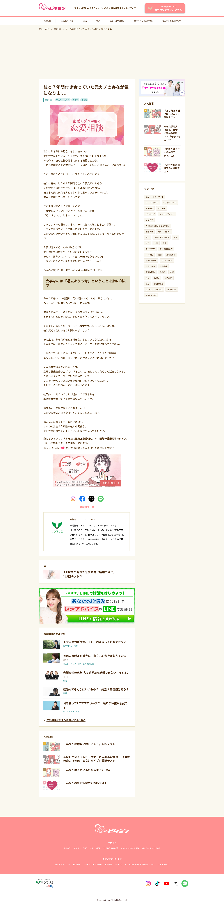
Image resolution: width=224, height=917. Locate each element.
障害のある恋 (88, 664)
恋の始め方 (67, 645)
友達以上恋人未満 (161, 237)
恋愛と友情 (150, 266)
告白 (147, 243)
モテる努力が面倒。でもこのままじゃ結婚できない (94, 642)
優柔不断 (149, 231)
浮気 (147, 278)
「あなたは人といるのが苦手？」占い (86, 770)
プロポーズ (150, 214)
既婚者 (162, 272)
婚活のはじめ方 (166, 249)
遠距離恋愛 (171, 289)
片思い (157, 278)
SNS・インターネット (155, 196)
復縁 (160, 254)
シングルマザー (169, 202)
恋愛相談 (47, 21)
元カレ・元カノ (63, 100)
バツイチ (161, 208)
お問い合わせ (120, 864)
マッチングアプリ (167, 214)
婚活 (98, 21)
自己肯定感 (158, 283)
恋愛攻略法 (150, 272)
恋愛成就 (163, 266)
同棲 (175, 237)
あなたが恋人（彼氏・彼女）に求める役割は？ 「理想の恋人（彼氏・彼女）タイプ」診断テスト (96, 759)
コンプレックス (152, 202)
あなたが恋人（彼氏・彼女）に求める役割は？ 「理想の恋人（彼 (172, 133)
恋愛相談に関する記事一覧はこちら (65, 720)
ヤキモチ (149, 220)
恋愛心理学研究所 (117, 21)
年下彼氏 (149, 254)
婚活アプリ (150, 249)
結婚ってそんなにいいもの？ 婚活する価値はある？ (96, 689)
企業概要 (108, 864)
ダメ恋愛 (149, 208)
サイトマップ (163, 864)
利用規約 (76, 864)
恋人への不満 (68, 711)
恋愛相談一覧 (87, 507)
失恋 (156, 243)
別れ (79, 664)
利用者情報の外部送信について (142, 864)
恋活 (85, 21)
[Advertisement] (112, 55)
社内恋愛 (168, 278)
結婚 (85, 100)
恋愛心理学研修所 (110, 848)
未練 (76, 100)
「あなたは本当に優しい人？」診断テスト (89, 744)
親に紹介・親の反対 (154, 289)
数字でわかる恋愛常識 (143, 21)
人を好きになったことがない (157, 225)
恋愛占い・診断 (66, 21)
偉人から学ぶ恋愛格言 (171, 21)
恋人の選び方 (151, 260)
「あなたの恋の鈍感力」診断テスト (85, 783)
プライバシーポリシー (92, 864)
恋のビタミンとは (62, 864)
